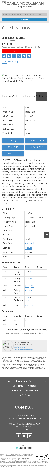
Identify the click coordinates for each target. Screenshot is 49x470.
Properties (23, 381)
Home (7, 381)
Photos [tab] (11, 61)
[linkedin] (30, 436)
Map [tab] (16, 61)
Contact (15, 390)
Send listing (13, 147)
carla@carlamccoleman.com (23, 350)
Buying (41, 381)
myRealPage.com (24, 448)
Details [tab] (4, 61)
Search (24, 20)
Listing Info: (8, 208)
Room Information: (11, 262)
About (32, 386)
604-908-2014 (25, 7)
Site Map (24, 395)
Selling (17, 386)
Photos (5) (12, 140)
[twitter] (24, 436)
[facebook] (19, 436)
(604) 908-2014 (19, 347)
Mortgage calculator (36, 147)
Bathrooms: (8, 311)
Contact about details (36, 140)
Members (32, 390)
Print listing (13, 153)
